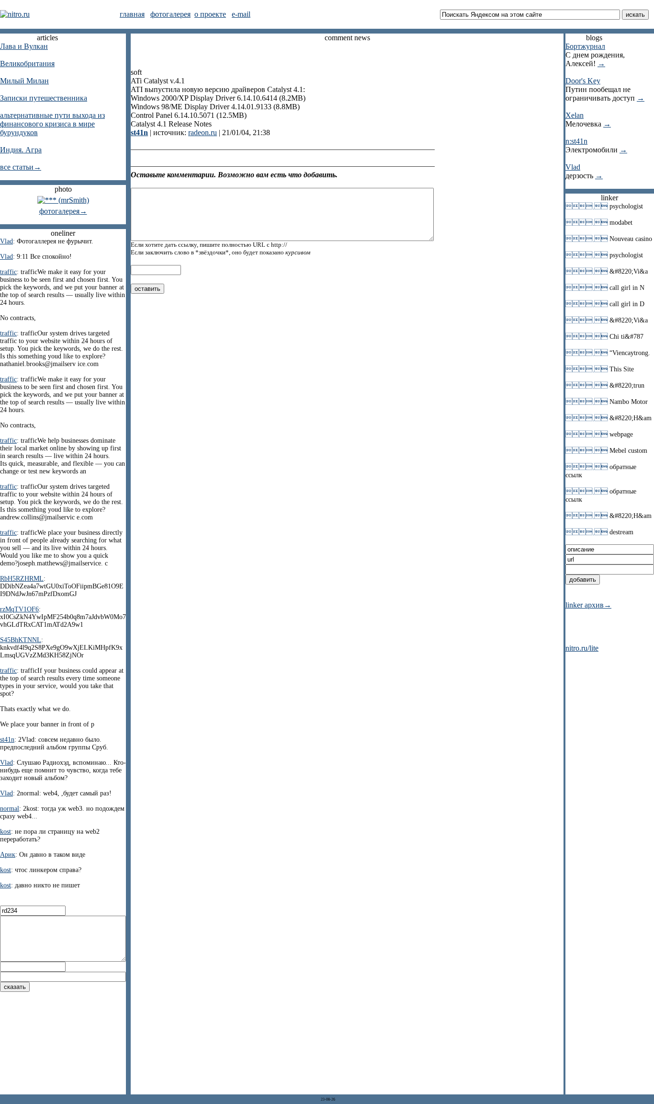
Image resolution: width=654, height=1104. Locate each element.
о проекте (210, 14)
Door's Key (582, 81)
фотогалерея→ (63, 211)
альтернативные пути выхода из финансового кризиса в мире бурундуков (52, 124)
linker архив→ (588, 605)
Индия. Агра (21, 150)
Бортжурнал (585, 46)
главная (132, 14)
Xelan (574, 115)
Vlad (572, 167)
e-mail (241, 14)
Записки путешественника (43, 98)
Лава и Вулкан (24, 46)
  (586, 206)
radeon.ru (202, 132)
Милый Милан (24, 81)
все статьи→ (20, 167)
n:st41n (576, 141)
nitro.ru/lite (581, 648)
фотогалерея (170, 14)
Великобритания (27, 63)
